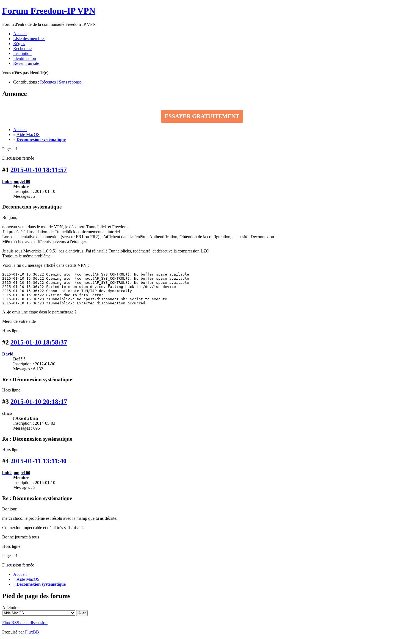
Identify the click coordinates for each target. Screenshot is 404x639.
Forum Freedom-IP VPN (48, 11)
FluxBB (32, 632)
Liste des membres (29, 38)
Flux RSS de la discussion (25, 622)
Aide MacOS (28, 134)
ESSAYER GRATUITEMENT (202, 116)
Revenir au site (26, 63)
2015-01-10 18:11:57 (38, 169)
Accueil (20, 33)
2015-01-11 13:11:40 (38, 461)
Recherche (22, 48)
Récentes (48, 82)
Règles (19, 43)
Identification (24, 58)
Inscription (22, 53)
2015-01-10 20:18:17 (38, 401)
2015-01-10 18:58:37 (38, 342)
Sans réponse (70, 82)
